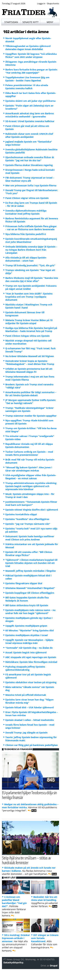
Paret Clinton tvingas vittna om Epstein (27, 335)
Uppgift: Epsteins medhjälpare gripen (26, 625)
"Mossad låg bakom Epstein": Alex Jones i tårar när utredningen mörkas (28, 469)
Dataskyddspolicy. (13, 962)
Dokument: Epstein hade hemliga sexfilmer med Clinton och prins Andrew (29, 538)
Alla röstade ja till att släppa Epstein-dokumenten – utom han (26, 259)
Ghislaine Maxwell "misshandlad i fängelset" (30, 588)
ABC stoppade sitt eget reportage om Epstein (30, 657)
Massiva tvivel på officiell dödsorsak (25, 694)
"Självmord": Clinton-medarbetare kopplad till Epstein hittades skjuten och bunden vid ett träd (31, 563)
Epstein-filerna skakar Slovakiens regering (29, 165)
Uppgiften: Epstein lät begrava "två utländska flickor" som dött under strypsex (31, 55)
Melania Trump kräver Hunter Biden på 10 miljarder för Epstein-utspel (29, 322)
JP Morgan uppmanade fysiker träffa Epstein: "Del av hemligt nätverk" (30, 402)
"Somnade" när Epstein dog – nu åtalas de (29, 647)
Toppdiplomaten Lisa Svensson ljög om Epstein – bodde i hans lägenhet (27, 79)
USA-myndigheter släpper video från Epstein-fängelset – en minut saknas (30, 477)
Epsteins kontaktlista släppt (21, 514)
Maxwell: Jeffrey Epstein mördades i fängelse (30, 570)
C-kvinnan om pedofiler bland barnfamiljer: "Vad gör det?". (14, 901)
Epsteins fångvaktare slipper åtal (23, 583)
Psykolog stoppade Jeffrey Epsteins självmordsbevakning (25, 668)
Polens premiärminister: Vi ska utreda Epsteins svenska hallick (26, 87)
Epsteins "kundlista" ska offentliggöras (27, 519)
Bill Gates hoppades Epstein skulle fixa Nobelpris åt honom (27, 599)
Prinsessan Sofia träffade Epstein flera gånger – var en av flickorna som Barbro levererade (31, 228)
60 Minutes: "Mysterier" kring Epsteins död (29, 630)
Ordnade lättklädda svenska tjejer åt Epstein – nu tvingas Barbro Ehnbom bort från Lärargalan (31, 249)
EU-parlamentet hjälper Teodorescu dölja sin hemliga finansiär (29, 795)
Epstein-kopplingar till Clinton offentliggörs (29, 592)
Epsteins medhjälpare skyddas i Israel (26, 635)
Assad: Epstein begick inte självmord (26, 652)
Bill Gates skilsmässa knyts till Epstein (26, 605)
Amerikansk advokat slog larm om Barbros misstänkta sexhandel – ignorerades (29, 115)
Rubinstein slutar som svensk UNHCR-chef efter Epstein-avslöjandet (29, 135)
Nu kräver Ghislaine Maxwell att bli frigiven (29, 356)
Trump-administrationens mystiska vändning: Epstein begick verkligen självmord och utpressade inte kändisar (31, 486)
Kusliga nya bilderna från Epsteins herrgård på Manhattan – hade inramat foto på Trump (31, 329)
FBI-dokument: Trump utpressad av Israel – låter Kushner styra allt (29, 179)
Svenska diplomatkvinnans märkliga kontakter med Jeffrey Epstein (25, 212)
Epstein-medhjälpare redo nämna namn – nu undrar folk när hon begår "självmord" (30, 612)
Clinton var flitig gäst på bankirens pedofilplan (31, 745)
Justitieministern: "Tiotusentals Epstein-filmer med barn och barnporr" (31, 503)
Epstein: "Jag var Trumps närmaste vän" (27, 523)
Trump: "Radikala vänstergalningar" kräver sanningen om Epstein (29, 409)
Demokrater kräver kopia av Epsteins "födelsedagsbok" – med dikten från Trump (29, 362)
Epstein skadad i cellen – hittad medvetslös (29, 720)
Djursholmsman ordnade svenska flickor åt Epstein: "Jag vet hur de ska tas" (29, 159)
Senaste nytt (30, 22)
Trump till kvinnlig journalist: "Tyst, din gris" (30, 265)
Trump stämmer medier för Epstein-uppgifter (30, 415)
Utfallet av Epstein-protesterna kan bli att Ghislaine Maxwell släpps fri (28, 370)
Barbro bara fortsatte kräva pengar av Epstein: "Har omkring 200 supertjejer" (31, 71)
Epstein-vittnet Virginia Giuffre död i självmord (31, 509)
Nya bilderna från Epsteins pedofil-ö (25, 234)
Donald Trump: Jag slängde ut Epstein (26, 732)
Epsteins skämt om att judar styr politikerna (30, 100)
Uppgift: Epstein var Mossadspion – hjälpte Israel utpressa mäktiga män (29, 641)
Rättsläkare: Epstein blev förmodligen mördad (31, 661)
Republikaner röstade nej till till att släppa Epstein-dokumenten (29, 445)
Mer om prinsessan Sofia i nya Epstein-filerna (30, 185)
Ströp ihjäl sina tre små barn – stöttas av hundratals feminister (26, 860)
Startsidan (11, 22)
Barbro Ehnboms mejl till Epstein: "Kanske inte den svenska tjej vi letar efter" (31, 279)
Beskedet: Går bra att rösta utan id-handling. (44, 898)
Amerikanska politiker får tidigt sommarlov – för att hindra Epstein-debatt (30, 394)
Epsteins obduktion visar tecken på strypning (30, 682)
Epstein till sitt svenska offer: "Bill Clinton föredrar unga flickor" (28, 553)
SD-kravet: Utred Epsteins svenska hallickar (29, 121)
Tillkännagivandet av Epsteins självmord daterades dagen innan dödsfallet (28, 48)
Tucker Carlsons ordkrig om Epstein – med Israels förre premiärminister (29, 453)
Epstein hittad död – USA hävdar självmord (29, 707)
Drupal (53, 965)
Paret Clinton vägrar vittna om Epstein (27, 198)
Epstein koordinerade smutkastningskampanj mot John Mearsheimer (31, 240)
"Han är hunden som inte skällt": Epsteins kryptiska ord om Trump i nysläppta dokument (29, 296)
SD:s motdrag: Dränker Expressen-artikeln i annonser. (16, 938)
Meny (50, 22)
